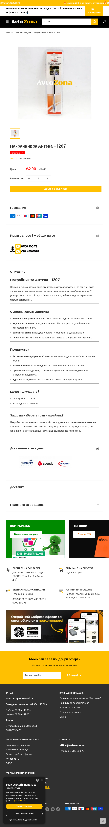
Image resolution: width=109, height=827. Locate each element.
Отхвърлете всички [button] (24, 813)
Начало (9, 32)
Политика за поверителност (74, 703)
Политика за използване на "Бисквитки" (80, 698)
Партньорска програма (18, 745)
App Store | (10, 2)
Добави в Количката (55, 189)
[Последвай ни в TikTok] (58, 809)
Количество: (17, 178)
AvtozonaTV (12, 758)
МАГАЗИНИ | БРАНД (17, 749)
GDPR (62, 716)
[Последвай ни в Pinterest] (47, 809)
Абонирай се (93, 12)
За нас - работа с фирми (19, 754)
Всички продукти (23, 32)
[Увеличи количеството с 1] (48, 179)
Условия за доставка (70, 707)
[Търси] (94, 22)
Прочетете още (19, 801)
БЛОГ (9, 763)
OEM (12, 158)
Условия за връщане (70, 712)
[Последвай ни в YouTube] (53, 809)
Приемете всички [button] (24, 806)
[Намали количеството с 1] (29, 179)
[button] (24, 819)
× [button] (41, 780)
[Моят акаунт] (104, 21)
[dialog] (24, 800)
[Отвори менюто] (7, 21)
